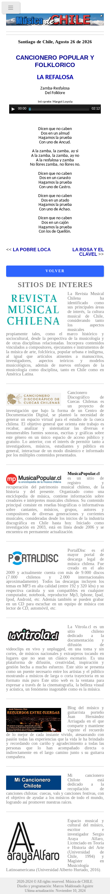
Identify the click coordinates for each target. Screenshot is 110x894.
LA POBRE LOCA (32, 249)
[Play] (13, 109)
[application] (55, 109)
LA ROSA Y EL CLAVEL (88, 252)
